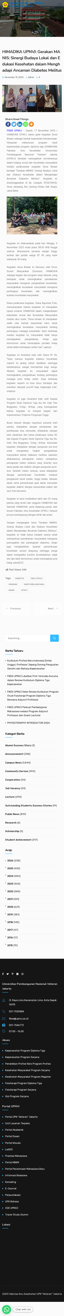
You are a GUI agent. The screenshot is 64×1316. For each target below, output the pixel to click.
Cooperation (12, 779)
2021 (10, 899)
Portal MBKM (12, 1162)
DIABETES (19, 578)
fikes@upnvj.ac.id (18, 1018)
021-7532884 (16, 1011)
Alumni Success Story (18, 745)
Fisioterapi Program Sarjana (20, 1089)
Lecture (10, 796)
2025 (10, 868)
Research (11, 822)
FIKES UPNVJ (14, 130)
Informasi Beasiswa (16, 1175)
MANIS (11, 590)
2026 (10, 860)
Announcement (14, 754)
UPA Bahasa (12, 1201)
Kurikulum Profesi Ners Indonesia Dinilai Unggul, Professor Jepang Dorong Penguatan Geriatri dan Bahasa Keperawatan (32, 664)
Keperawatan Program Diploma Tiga (25, 1050)
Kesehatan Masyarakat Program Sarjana (27, 1070)
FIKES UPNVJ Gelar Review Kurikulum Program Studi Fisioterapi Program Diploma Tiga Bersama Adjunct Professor (33, 695)
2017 (10, 929)
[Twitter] (14, 124)
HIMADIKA (13, 584)
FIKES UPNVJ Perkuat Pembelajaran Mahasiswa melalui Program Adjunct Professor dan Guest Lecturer (27, 711)
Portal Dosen (12, 1136)
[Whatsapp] (25, 124)
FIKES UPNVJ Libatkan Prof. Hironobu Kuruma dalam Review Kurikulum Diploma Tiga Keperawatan (32, 680)
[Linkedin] (19, 124)
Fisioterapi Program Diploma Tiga (23, 1083)
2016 (10, 937)
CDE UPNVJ (11, 1208)
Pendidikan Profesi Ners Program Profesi (28, 1063)
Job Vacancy (12, 788)
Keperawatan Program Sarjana (22, 1057)
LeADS (9, 1149)
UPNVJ (24, 590)
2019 (10, 914)
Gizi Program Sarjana (17, 1096)
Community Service (16, 771)
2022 (10, 891)
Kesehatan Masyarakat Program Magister (28, 1076)
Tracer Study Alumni (16, 1214)
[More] (31, 124)
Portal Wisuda (13, 1143)
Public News (12, 814)
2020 (10, 906)
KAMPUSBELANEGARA (34, 584)
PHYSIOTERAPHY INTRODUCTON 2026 (28, 722)
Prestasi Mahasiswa (16, 1156)
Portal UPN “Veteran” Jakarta (21, 1116)
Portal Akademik (14, 1129)
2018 (10, 922)
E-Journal (10, 1188)
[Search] (54, 638)
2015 (10, 945)
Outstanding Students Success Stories (28, 805)
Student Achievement (18, 839)
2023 (10, 883)
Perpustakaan (13, 1195)
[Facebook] (8, 124)
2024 (10, 876)
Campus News (13, 762)
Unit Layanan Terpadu (17, 1123)
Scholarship (12, 831)
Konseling (10, 1182)
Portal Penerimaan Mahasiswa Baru (25, 1169)
